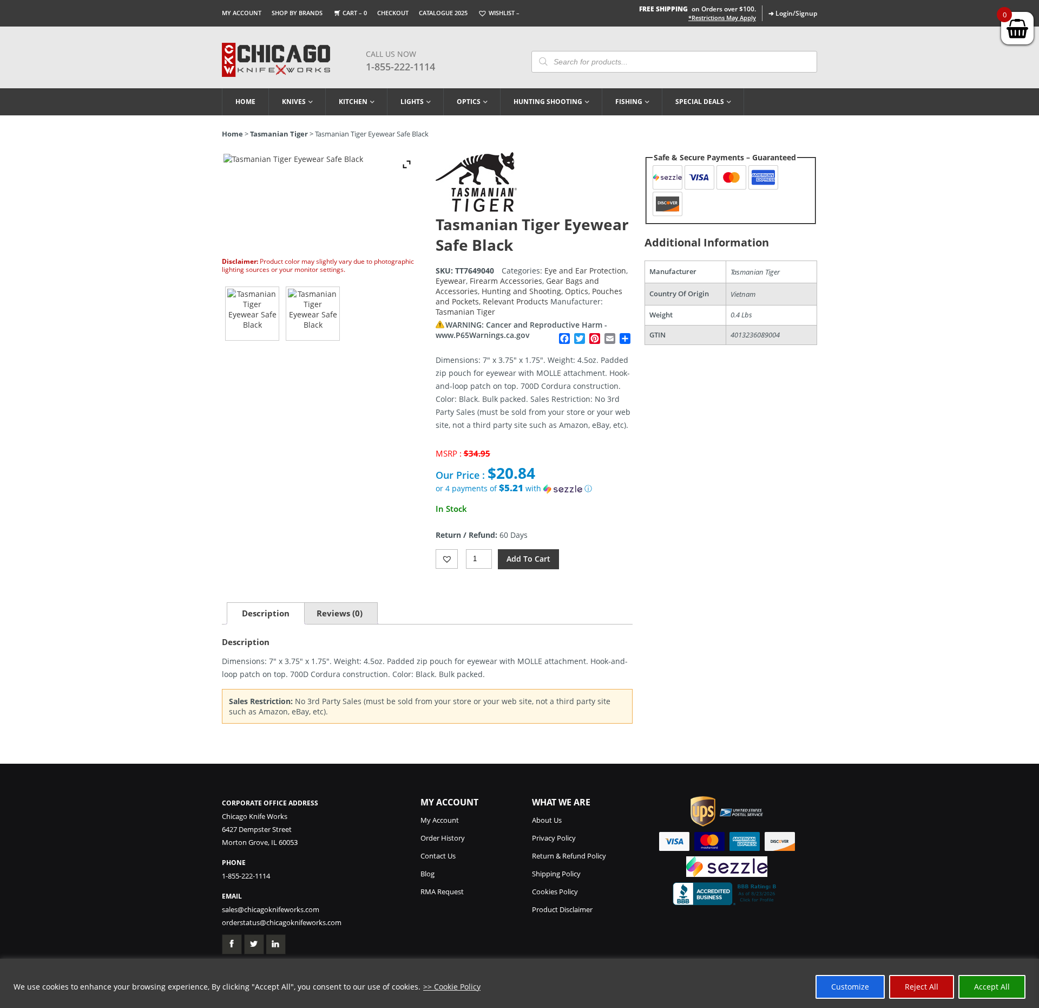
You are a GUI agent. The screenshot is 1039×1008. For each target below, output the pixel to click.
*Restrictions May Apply (722, 18)
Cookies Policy (555, 891)
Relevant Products (515, 301)
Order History (442, 838)
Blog (427, 874)
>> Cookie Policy (452, 986)
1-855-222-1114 (400, 66)
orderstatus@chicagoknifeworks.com (281, 922)
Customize (850, 986)
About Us (547, 820)
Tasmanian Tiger (279, 134)
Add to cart (528, 559)
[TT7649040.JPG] (252, 314)
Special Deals (699, 101)
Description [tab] (266, 613)
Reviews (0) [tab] (340, 613)
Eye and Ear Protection (585, 270)
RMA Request (442, 891)
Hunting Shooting (548, 101)
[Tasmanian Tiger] (476, 209)
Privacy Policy (554, 838)
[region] (519, 983)
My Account (241, 13)
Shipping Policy (556, 874)
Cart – (355, 13)
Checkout (393, 13)
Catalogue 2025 (443, 13)
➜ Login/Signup (792, 13)
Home (245, 101)
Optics (469, 101)
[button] (534, 488)
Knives (294, 101)
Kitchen (353, 101)
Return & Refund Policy (569, 856)
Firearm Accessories (506, 281)
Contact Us (438, 856)
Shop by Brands (297, 13)
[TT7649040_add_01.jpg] (313, 314)
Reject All (921, 986)
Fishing (628, 101)
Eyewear (451, 281)
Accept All (992, 986)
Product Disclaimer (562, 909)
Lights (412, 101)
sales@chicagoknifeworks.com (270, 909)
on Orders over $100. (697, 9)
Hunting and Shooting (521, 291)
